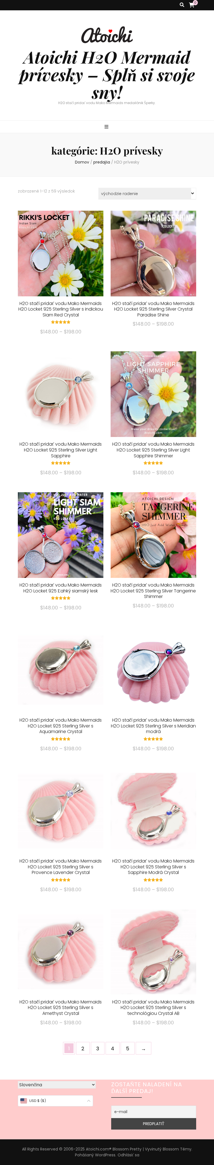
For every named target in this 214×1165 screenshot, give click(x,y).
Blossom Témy (177, 1149)
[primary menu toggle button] (107, 127)
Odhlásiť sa (128, 1155)
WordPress (105, 1155)
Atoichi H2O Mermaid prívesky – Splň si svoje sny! (107, 74)
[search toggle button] (182, 5)
